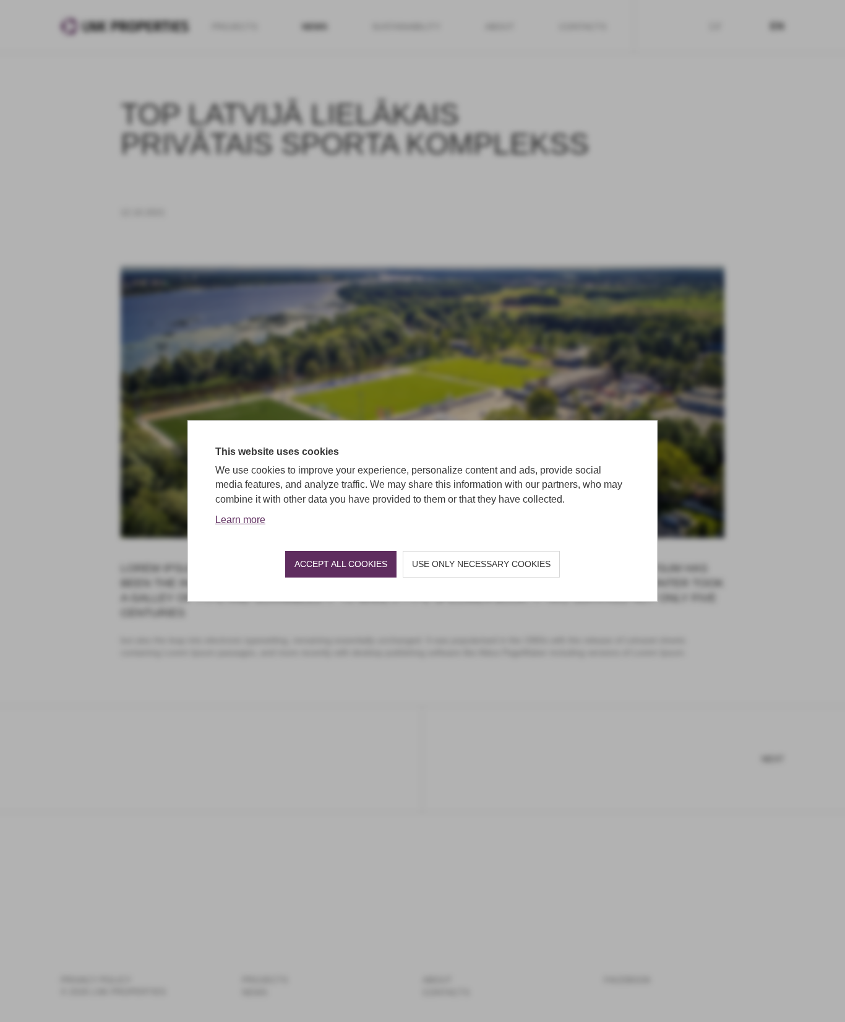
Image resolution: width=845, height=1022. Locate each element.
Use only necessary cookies (481, 564)
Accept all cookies (340, 564)
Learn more (240, 519)
